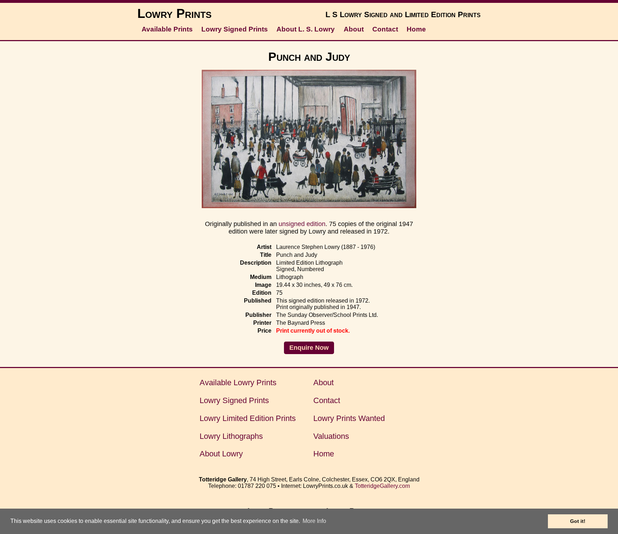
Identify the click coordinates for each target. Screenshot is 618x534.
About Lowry (221, 453)
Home (416, 29)
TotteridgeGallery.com (382, 486)
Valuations (331, 436)
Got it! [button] (577, 521)
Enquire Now (309, 347)
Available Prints (167, 29)
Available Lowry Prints (238, 382)
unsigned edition (302, 223)
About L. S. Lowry (305, 29)
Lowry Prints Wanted (349, 418)
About (354, 29)
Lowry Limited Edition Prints (248, 418)
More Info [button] (314, 521)
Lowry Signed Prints (234, 29)
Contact (385, 29)
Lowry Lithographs (231, 436)
